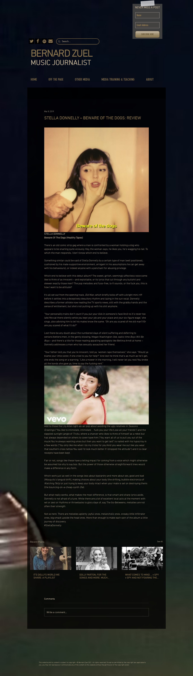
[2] (38, 41)
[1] (50, 41)
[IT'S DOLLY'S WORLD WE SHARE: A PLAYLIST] (50, 558)
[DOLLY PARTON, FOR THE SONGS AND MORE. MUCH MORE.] (96, 558)
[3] (31, 41)
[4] (44, 41)
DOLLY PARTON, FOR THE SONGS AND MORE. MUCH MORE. (93, 576)
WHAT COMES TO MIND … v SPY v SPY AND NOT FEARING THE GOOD (142, 576)
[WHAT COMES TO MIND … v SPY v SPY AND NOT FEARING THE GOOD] (142, 558)
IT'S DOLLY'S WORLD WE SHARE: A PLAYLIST (46, 576)
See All (160, 541)
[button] (59, 79)
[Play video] (96, 395)
